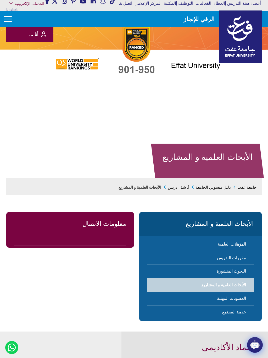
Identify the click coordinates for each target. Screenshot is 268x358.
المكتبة (170, 3)
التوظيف (185, 3)
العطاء (219, 3)
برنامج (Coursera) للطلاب (31, 29)
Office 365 (38, 61)
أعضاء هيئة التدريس (244, 3)
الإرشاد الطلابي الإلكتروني (30, 72)
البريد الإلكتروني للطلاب (31, 91)
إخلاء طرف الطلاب (34, 77)
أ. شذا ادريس (178, 187)
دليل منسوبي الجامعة (213, 187)
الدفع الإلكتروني (35, 67)
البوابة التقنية (37, 96)
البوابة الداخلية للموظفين (30, 40)
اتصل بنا (125, 3)
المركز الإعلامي (148, 3)
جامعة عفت (246, 187)
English (12, 9)
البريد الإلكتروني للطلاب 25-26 (29, 84)
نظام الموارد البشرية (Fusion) (32, 47)
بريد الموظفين (36, 34)
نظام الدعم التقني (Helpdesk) (34, 55)
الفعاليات (203, 3)
